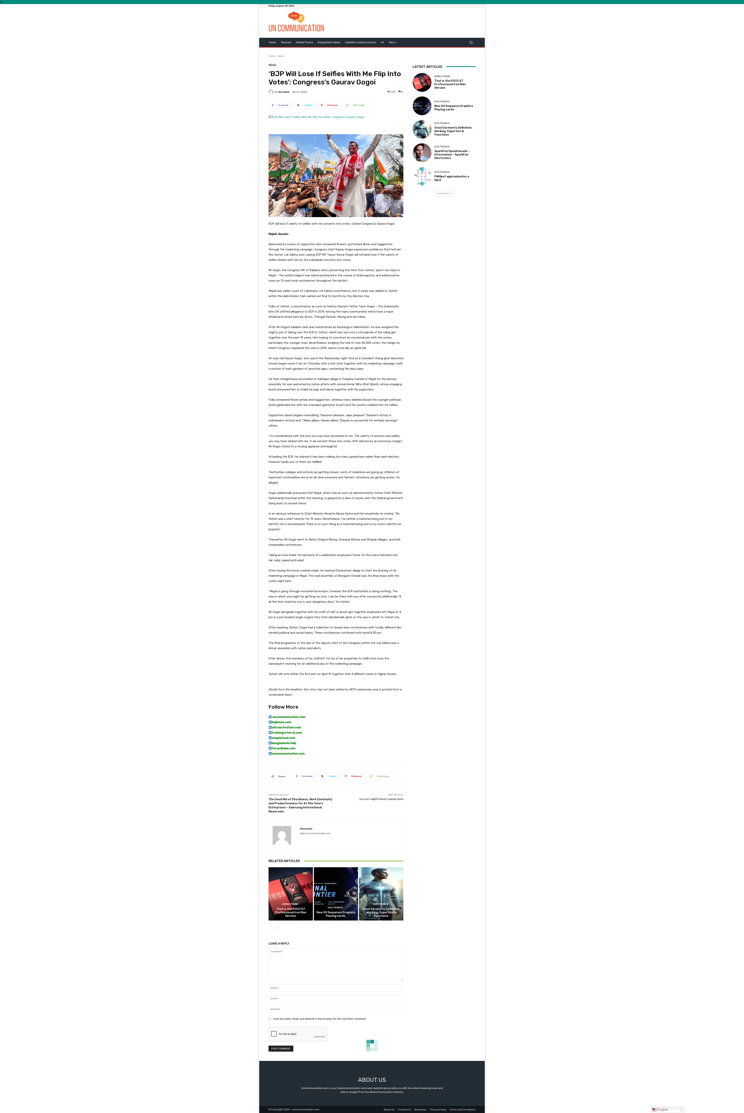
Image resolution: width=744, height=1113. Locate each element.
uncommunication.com (288, 717)
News (281, 56)
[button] (470, 42)
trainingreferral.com (287, 732)
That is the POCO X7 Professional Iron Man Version (290, 912)
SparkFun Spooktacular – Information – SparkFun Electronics (452, 154)
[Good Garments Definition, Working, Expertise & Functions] (381, 893)
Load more (443, 193)
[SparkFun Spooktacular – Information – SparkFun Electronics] (422, 152)
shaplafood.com (283, 738)
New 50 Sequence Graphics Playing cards (336, 914)
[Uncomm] (272, 91)
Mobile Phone (290, 904)
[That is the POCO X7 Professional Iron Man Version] (291, 893)
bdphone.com (281, 722)
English (662, 1109)
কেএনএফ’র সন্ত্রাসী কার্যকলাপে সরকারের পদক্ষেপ (381, 799)
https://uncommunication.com (315, 833)
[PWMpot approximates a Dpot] (422, 176)
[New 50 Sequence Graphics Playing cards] (336, 893)
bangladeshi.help (284, 743)
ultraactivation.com (286, 727)
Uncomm (283, 92)
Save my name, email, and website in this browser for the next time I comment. (320, 1018)
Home (272, 56)
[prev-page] (271, 926)
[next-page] (277, 926)
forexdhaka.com (283, 748)
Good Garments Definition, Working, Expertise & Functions (381, 912)
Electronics (335, 908)
